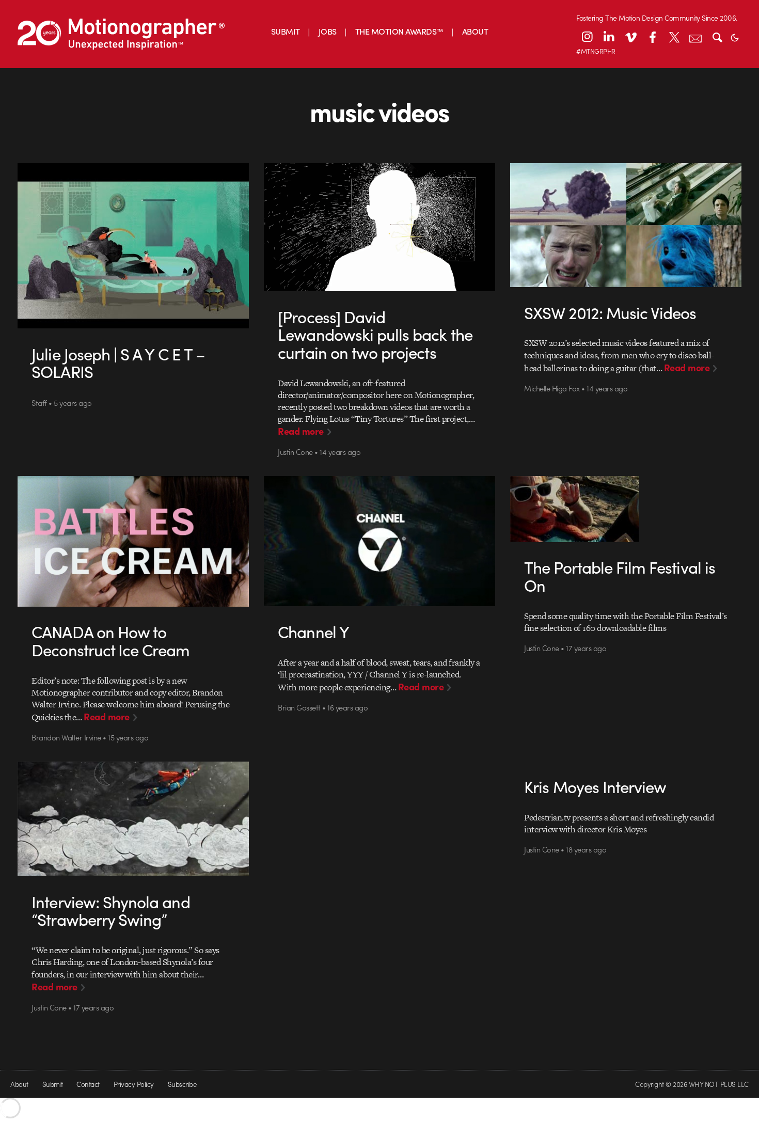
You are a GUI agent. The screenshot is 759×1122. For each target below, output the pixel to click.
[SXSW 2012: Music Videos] (626, 225)
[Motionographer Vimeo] (630, 36)
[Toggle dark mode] (735, 36)
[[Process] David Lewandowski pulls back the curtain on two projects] (380, 227)
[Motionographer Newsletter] (695, 36)
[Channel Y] (380, 541)
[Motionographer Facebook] (652, 36)
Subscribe (182, 1084)
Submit (52, 1084)
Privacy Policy (134, 1084)
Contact (87, 1084)
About (19, 1084)
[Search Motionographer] (717, 36)
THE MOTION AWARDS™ (399, 31)
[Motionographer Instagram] (587, 36)
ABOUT (475, 31)
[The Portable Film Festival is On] (626, 509)
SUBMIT (285, 31)
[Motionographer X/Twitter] (674, 36)
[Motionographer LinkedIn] (608, 36)
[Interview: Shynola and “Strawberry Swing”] (133, 819)
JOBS (328, 31)
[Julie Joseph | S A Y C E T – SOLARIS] (133, 245)
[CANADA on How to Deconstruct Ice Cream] (133, 541)
